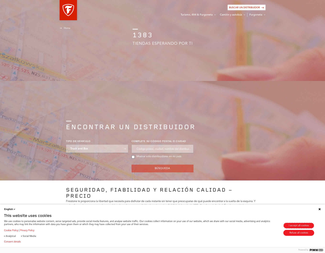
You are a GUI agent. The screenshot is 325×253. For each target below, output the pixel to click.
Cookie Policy (11, 230)
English (8, 209)
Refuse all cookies (298, 233)
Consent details (12, 242)
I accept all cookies (299, 225)
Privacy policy (33, 242)
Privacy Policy (27, 230)
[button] (68, 10)
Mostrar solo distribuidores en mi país (158, 156)
